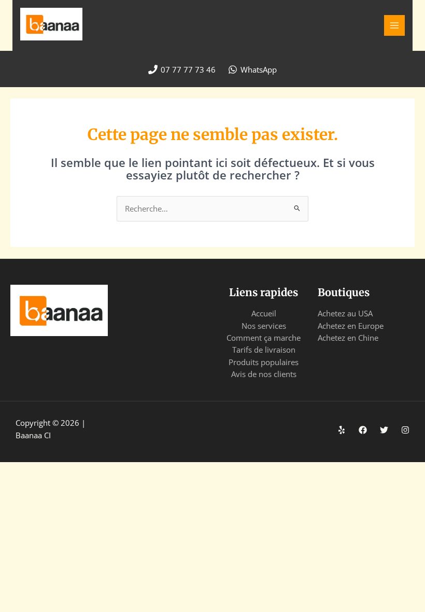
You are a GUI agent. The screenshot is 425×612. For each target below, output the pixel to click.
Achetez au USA (345, 313)
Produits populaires (264, 362)
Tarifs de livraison (263, 349)
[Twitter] (384, 430)
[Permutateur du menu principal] (394, 25)
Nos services (264, 326)
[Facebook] (363, 430)
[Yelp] (341, 430)
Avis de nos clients (263, 374)
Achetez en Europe (351, 326)
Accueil (263, 313)
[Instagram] (405, 430)
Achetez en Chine (348, 337)
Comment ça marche (263, 337)
